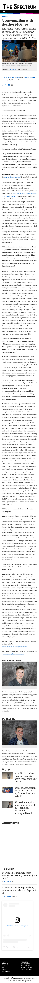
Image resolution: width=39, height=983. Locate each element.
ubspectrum (19, 947)
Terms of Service (27, 968)
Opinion (4, 970)
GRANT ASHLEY (29, 77)
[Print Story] (12, 85)
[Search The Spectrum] (36, 11)
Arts (3, 966)
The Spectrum (8, 947)
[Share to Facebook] (2, 85)
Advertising (25, 966)
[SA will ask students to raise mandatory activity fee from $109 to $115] (7, 775)
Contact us (25, 964)
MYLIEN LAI (7, 881)
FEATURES (5, 17)
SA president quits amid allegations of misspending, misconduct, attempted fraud (25, 808)
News (3, 962)
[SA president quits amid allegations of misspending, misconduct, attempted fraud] (7, 804)
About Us (24, 962)
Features (5, 964)
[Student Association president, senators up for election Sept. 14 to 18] (7, 790)
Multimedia (6, 971)
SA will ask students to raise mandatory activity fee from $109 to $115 (26, 777)
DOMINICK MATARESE (12, 77)
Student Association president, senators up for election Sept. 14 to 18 (25, 792)
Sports (4, 968)
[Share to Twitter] (6, 85)
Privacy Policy (26, 970)
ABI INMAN (12, 69)
